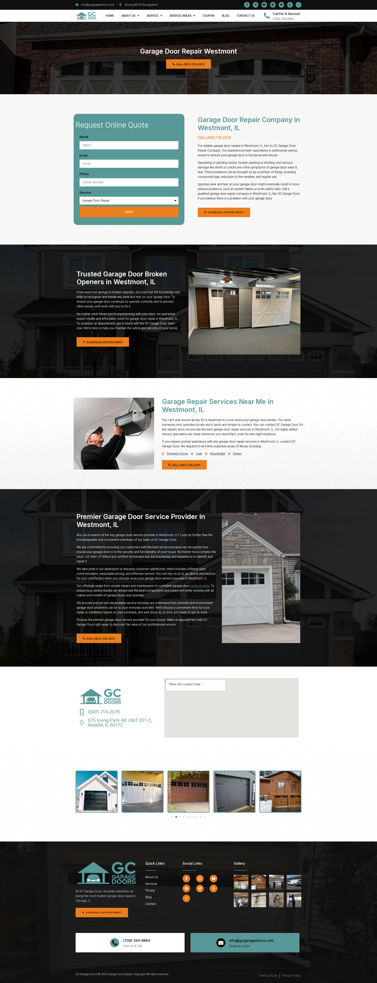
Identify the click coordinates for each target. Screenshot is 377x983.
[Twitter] (281, 5)
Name (84, 137)
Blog (225, 16)
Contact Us (246, 16)
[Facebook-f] (247, 5)
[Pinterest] (273, 5)
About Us (128, 16)
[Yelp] (290, 5)
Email (84, 155)
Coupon (208, 16)
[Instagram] (255, 5)
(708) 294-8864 (136, 940)
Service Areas (180, 16)
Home (110, 16)
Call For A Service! (286, 14)
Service (152, 16)
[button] (224, 212)
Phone (84, 174)
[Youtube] (264, 5)
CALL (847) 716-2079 (214, 137)
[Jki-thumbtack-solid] (298, 5)
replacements (199, 586)
